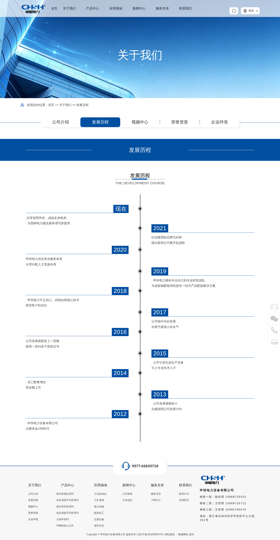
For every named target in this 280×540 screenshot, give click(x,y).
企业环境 (219, 122)
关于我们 (69, 8)
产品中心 (92, 8)
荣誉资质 (179, 122)
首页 (54, 8)
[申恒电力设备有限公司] (274, 307)
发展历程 (82, 105)
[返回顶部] (274, 342)
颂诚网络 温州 (186, 534)
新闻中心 (139, 8)
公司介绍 (60, 122)
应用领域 (115, 8)
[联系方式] (274, 330)
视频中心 (140, 122)
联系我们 (185, 8)
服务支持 (162, 8)
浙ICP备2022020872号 (150, 534)
